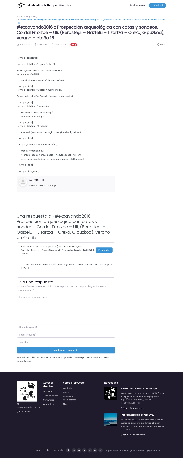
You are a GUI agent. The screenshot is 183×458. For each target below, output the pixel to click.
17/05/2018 (89, 250)
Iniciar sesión (139, 5)
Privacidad (59, 450)
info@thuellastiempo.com (29, 407)
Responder (104, 250)
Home (19, 16)
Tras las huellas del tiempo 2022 (137, 414)
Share (163, 44)
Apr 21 (125, 435)
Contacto (67, 388)
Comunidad (48, 400)
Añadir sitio (159, 5)
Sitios (61, 5)
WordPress (125, 450)
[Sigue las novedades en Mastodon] (84, 450)
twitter (76, 132)
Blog (69, 5)
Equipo (66, 392)
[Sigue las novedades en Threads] (79, 450)
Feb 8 (125, 408)
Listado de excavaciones (69, 398)
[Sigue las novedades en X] (90, 450)
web (58, 132)
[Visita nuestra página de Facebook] (68, 450)
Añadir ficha (48, 404)
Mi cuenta (48, 391)
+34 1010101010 (25, 411)
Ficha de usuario (50, 395)
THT (41, 180)
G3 (140, 450)
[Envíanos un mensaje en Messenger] (95, 450)
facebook (66, 132)
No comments (138, 408)
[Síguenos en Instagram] (74, 450)
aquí (50, 112)
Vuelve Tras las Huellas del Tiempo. (139, 388)
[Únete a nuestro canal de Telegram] (100, 450)
